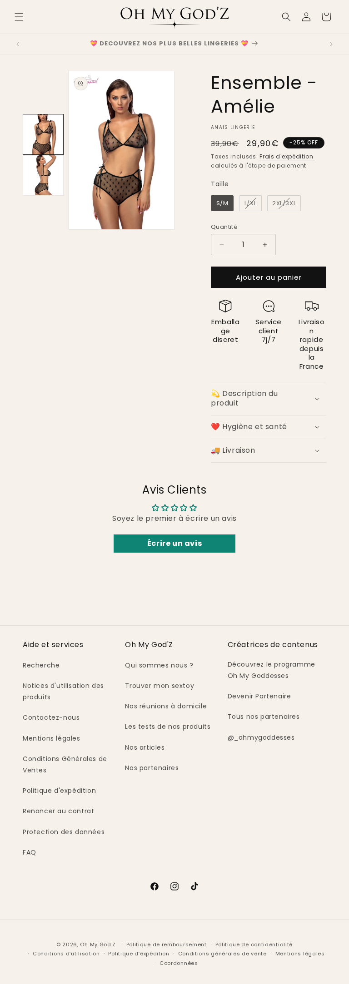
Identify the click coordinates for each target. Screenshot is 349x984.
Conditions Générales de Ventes (65, 764)
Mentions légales (51, 738)
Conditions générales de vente (222, 953)
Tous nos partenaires (264, 716)
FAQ (29, 852)
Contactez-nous (51, 717)
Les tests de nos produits (167, 726)
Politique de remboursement (166, 944)
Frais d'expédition (286, 156)
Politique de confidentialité (254, 944)
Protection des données (64, 831)
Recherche (41, 665)
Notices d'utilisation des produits (63, 691)
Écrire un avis (174, 543)
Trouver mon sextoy (159, 685)
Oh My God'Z (98, 944)
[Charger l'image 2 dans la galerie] (43, 175)
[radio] (222, 203)
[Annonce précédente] (18, 44)
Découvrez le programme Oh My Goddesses (271, 670)
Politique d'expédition (59, 790)
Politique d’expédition (138, 953)
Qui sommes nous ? (159, 665)
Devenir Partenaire (259, 696)
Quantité (224, 227)
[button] (19, 17)
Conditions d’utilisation (66, 953)
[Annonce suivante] (331, 44)
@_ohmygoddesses (261, 737)
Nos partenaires (152, 767)
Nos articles (145, 747)
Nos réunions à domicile (166, 706)
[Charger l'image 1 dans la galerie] (43, 134)
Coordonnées (179, 963)
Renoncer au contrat (58, 811)
